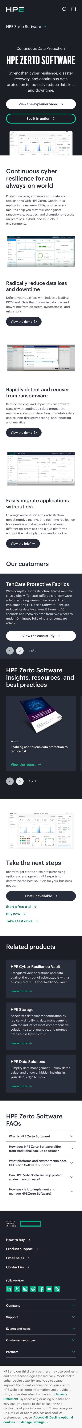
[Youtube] (49, 1289)
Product (19, 1249)
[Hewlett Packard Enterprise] (15, 9)
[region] (41, 616)
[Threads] (33, 1289)
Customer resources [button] (21, 1340)
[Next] (20, 651)
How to (15, 1240)
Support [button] (12, 1317)
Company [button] (13, 1305)
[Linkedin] (9, 1289)
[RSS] (57, 1289)
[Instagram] (25, 1289)
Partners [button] (12, 1352)
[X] (17, 1289)
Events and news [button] (18, 1329)
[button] (77, 1371)
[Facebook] (41, 1289)
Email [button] (15, 1258)
